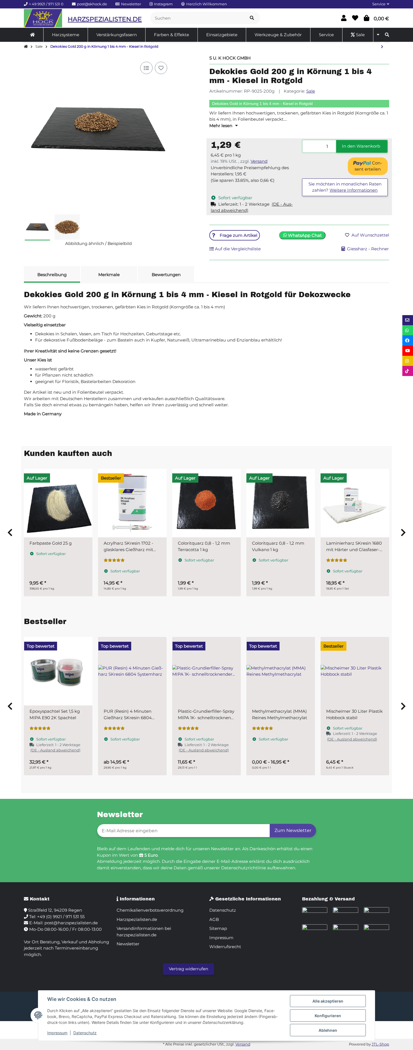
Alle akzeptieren (327, 1001)
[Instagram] (407, 361)
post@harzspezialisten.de (71, 922)
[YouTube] (407, 351)
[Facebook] (407, 340)
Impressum (57, 1032)
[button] (378, 4)
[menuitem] (33, 35)
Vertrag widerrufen (188, 968)
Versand (259, 161)
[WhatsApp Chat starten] (407, 330)
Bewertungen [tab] (166, 274)
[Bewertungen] (114, 560)
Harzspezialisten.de (137, 919)
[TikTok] (407, 371)
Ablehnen (328, 1030)
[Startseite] (26, 46)
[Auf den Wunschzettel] (161, 68)
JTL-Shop (380, 1044)
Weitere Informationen (354, 190)
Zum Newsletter (292, 830)
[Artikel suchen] (252, 18)
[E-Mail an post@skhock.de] (407, 320)
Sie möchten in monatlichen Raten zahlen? (345, 187)
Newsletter (128, 943)
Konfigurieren (328, 1015)
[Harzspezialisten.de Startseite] (43, 18)
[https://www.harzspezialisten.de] (32, 35)
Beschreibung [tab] (52, 274)
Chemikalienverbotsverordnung (150, 910)
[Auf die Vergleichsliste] (146, 68)
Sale (310, 91)
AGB (214, 919)
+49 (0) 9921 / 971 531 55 (61, 916)
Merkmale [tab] (109, 274)
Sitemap (218, 928)
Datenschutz (85, 1032)
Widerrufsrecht (225, 946)
